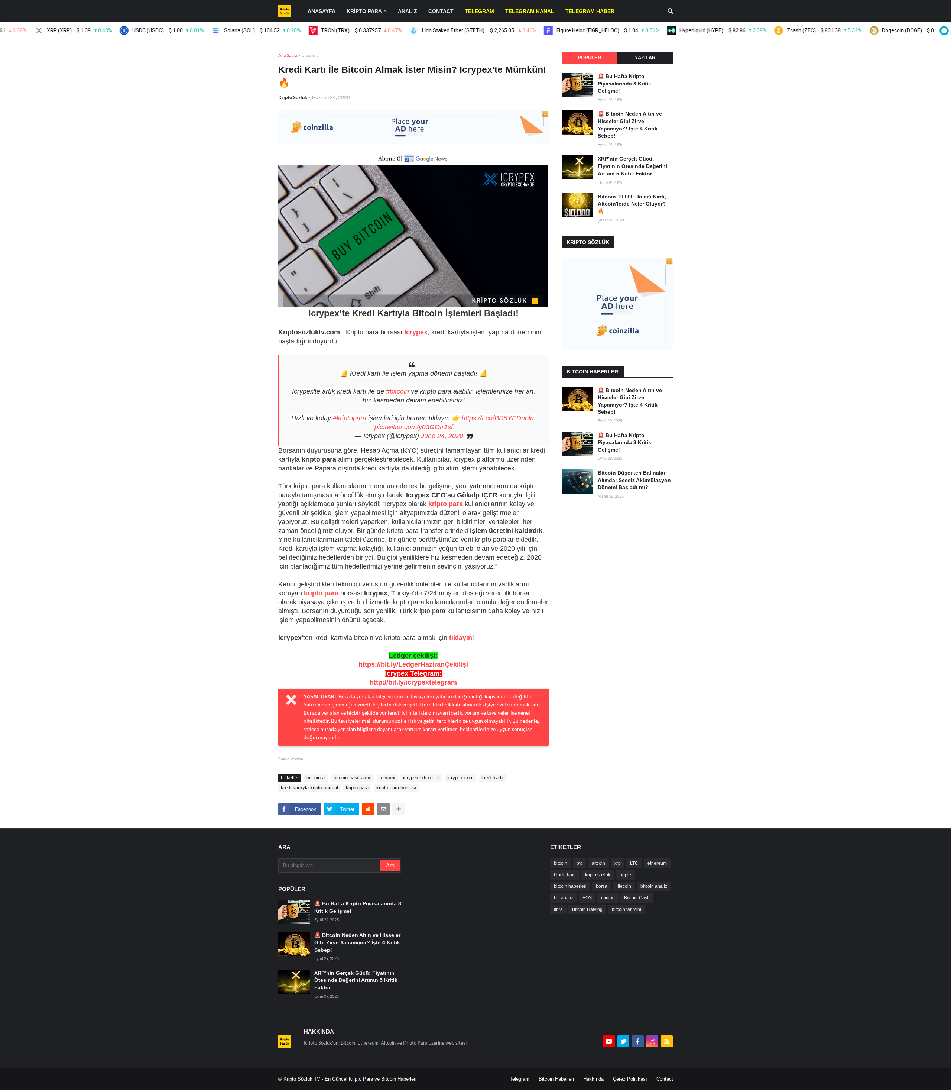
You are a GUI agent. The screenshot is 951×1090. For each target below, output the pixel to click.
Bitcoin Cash (637, 897)
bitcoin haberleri (570, 886)
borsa (601, 886)
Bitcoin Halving (587, 909)
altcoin (598, 863)
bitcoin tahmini (626, 909)
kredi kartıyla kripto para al (309, 787)
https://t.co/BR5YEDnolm (499, 418)
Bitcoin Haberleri (556, 1079)
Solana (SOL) (231, 30)
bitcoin (560, 863)
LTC (634, 863)
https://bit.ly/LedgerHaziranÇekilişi (413, 664)
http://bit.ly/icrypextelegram (413, 682)
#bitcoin (397, 391)
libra (558, 909)
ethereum (657, 863)
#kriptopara (349, 418)
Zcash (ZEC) (793, 30)
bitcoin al (310, 55)
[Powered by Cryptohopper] (943, 30)
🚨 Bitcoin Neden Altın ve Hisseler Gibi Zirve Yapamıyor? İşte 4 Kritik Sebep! (630, 125)
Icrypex (416, 332)
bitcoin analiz (653, 886)
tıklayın (460, 637)
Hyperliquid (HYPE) (692, 30)
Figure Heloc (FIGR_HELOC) (577, 30)
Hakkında (593, 1079)
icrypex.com (460, 777)
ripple (625, 874)
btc (579, 863)
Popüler (589, 58)
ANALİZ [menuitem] (407, 11)
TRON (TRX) (330, 30)
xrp (617, 863)
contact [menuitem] (441, 11)
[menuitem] (479, 11)
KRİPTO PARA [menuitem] (364, 11)
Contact (664, 1079)
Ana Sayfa (287, 55)
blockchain (565, 874)
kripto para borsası (396, 787)
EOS (587, 897)
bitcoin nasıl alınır (353, 777)
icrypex (387, 777)
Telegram (519, 1079)
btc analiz (563, 897)
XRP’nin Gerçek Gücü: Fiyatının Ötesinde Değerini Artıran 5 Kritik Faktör (632, 166)
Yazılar (645, 58)
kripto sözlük (597, 874)
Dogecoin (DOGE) (897, 30)
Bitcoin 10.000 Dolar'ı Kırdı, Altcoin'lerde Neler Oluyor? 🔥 (632, 204)
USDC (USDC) (137, 30)
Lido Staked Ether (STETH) (448, 30)
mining (608, 897)
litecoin (624, 886)
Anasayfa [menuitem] (321, 11)
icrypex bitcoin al (421, 777)
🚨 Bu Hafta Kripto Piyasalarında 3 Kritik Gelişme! (624, 83)
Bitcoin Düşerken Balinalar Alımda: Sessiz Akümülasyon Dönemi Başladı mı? (634, 480)
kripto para (445, 504)
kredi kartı (492, 777)
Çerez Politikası (630, 1079)
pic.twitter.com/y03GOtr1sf (413, 427)
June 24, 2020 (442, 436)
